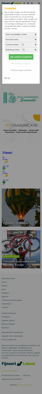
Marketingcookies (12, 50)
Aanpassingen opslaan (21, 70)
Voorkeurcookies (12, 45)
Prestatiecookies (12, 39)
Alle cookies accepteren (21, 57)
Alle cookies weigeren (21, 63)
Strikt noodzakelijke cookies (16, 34)
